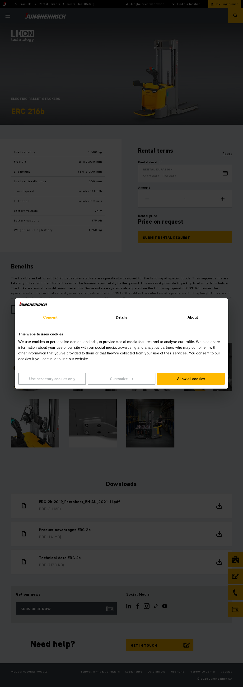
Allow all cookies (191, 379)
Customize (119, 379)
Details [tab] (121, 317)
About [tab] (192, 317)
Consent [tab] (50, 317)
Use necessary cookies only (52, 379)
